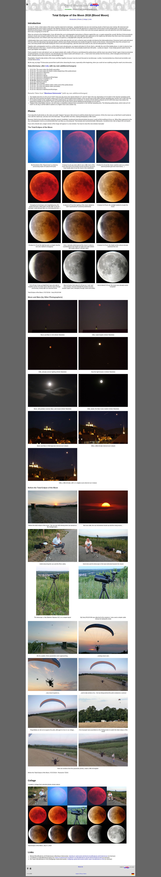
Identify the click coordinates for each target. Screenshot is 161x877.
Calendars (91, 9)
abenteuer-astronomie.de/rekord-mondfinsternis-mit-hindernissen (88, 856)
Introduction (73, 19)
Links (90, 19)
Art (96, 9)
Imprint (77, 873)
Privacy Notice (83, 873)
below (38, 59)
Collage (85, 19)
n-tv (47, 66)
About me (80, 866)
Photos (75, 9)
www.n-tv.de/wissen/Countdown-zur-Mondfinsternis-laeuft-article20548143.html (78, 857)
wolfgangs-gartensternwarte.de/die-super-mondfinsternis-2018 (86, 859)
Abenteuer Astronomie (52, 93)
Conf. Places (83, 9)
